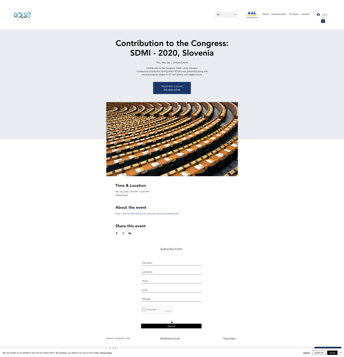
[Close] (340, 353)
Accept (332, 352)
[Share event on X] (123, 233)
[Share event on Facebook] (116, 233)
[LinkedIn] (172, 322)
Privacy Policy (106, 352)
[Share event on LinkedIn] (130, 233)
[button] (279, 14)
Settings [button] (306, 352)
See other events (172, 89)
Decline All (318, 352)
